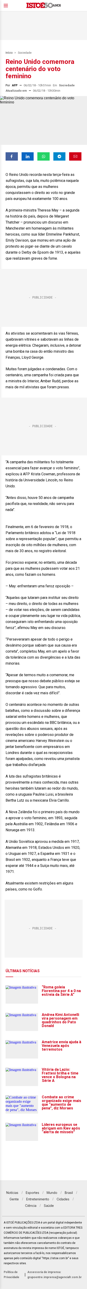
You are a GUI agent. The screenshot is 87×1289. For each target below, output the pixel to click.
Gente (14, 1199)
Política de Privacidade (11, 1274)
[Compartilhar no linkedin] (28, 156)
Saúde (49, 1206)
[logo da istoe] (43, 5)
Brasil (69, 1193)
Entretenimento (37, 1199)
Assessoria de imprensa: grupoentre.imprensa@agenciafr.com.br (54, 1274)
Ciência (30, 1206)
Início (9, 52)
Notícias (12, 1193)
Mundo (52, 1193)
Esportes (32, 1193)
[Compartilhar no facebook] (12, 156)
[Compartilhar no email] (75, 156)
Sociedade (25, 52)
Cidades (63, 1199)
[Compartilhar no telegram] (59, 156)
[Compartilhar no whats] (43, 156)
